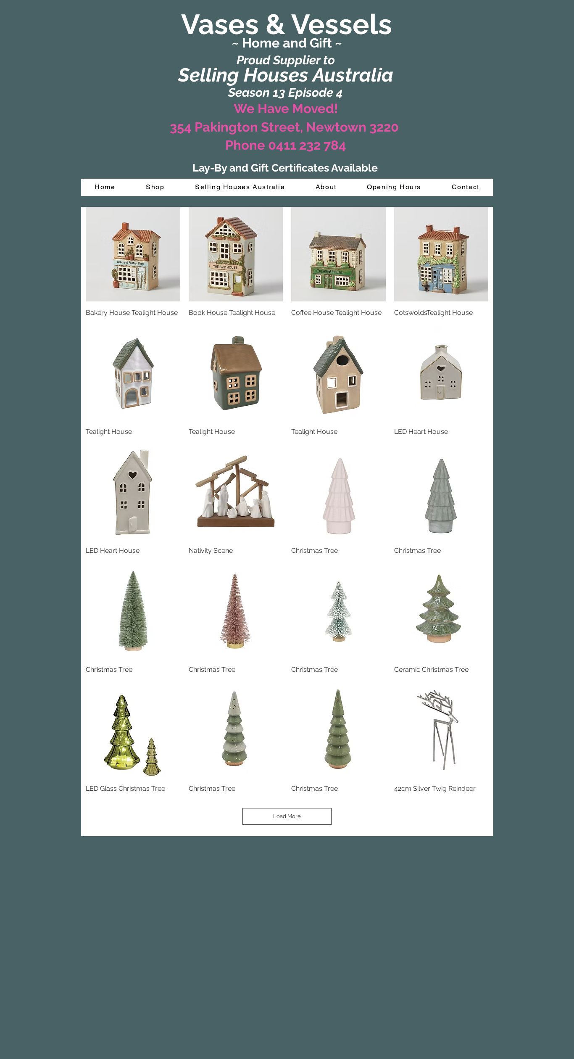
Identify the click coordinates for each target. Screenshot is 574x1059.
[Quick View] (133, 254)
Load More (287, 816)
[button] (155, 187)
